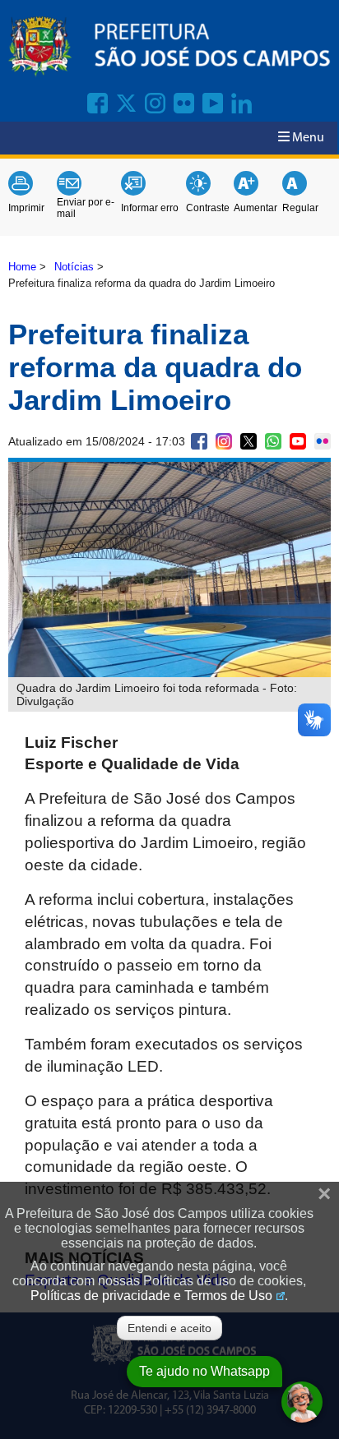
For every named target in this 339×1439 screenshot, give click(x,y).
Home (22, 267)
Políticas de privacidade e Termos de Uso (151, 1296)
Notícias (74, 267)
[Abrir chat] (302, 1402)
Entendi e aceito (169, 1328)
